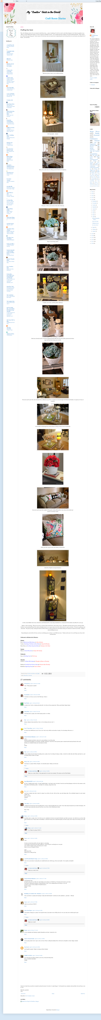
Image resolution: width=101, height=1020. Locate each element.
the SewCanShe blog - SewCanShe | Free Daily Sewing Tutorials (11, 309)
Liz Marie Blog (10, 200)
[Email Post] (42, 673)
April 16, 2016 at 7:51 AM (33, 930)
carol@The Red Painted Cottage (30, 858)
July (93, 210)
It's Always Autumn (9, 179)
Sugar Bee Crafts (10, 286)
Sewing (91, 186)
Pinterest (96, 182)
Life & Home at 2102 (10, 193)
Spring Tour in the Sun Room (10, 269)
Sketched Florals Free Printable (11, 138)
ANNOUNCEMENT (10, 239)
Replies (27, 768)
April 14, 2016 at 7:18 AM (36, 828)
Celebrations (94, 139)
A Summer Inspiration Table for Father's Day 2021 (10, 130)
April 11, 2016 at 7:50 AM (38, 728)
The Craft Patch (10, 295)
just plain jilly (9, 186)
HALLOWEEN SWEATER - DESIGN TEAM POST (10, 159)
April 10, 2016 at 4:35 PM (35, 683)
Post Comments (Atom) (30, 995)
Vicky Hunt (26, 803)
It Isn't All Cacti (95, 221)
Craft (95, 142)
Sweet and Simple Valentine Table (10, 54)
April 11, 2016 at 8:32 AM (41, 736)
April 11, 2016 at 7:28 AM (32, 720)
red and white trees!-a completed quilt (11, 89)
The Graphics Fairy (11, 301)
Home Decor (26, 675)
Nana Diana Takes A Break (10, 229)
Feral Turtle (26, 703)
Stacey (25, 816)
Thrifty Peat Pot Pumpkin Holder (10, 73)
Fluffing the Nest (95, 223)
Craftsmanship (93, 178)
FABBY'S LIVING (28, 955)
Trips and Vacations (94, 151)
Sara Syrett (26, 947)
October (94, 205)
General (97, 141)
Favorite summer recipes (10, 174)
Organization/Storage (94, 159)
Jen (25, 791)
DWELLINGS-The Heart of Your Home (10, 113)
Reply (25, 690)
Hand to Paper (10, 156)
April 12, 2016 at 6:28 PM (34, 803)
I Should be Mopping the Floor (10, 165)
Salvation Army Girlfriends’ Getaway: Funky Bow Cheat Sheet (11, 82)
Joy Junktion (27, 694)
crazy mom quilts (10, 87)
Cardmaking (92, 180)
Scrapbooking (92, 166)
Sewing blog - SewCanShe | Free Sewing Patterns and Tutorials (10, 275)
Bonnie (25, 930)
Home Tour (93, 176)
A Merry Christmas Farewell (10, 245)
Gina (25, 752)
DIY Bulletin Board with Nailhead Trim (10, 168)
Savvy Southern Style (10, 267)
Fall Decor (92, 145)
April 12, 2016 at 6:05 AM (38, 781)
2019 (92, 193)
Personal (91, 162)
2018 (92, 195)
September (94, 207)
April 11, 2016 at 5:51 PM (34, 761)
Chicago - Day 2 (10, 330)
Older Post (83, 993)
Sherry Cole (26, 761)
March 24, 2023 (10, 224)
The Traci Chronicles (9, 328)
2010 (92, 243)
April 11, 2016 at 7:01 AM (35, 711)
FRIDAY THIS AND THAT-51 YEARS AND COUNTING (10, 232)
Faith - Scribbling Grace (10, 135)
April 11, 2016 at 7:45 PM (44, 771)
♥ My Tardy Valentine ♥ (11, 219)
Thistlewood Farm (10, 333)
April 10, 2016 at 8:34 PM (35, 694)
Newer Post (23, 993)
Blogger (57, 1009)
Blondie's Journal (10, 64)
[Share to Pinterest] (51, 673)
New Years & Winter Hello (10, 262)
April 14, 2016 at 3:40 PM (47, 893)
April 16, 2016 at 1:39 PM (40, 938)
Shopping (92, 179)
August (93, 209)
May (93, 214)
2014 (92, 235)
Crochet (98, 172)
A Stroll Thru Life (10, 45)
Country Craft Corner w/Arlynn (10, 78)
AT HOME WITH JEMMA (10, 52)
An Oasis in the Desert (32, 771)
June (93, 212)
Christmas (92, 149)
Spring (98, 176)
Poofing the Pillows (10, 244)
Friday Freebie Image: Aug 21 (11, 303)
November (94, 203)
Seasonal (30, 675)
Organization (93, 144)
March (93, 227)
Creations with (10, 100)
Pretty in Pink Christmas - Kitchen (10, 195)
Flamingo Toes (10, 142)
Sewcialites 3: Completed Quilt (10, 144)
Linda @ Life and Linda (29, 938)
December (94, 201)
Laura (25, 838)
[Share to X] (48, 673)
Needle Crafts (92, 184)
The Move (93, 171)
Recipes (92, 148)
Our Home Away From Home (10, 238)
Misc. (98, 170)
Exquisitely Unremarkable (10, 120)
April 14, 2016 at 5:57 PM (32, 902)
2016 (92, 199)
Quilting (91, 183)
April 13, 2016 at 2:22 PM (32, 816)
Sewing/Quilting (93, 154)
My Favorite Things (11, 217)
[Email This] (45, 673)
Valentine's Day (95, 186)
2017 (92, 197)
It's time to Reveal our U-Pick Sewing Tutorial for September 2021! (11, 280)
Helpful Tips (92, 170)
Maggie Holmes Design (10, 209)
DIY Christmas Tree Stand (10, 152)
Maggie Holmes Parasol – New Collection (9, 212)
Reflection (96, 184)
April (93, 216)
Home (53, 993)
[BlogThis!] (46, 673)
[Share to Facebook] (49, 673)
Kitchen (96, 164)
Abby (97, 179)
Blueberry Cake (10, 60)
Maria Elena (26, 711)
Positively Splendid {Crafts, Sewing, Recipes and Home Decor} (10, 252)
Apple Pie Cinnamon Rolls (10, 182)
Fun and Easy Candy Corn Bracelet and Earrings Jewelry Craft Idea (10, 289)
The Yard (94, 155)
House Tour (96, 183)
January (94, 231)
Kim (25, 720)
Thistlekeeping (9, 335)
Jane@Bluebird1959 (28, 781)
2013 (92, 237)
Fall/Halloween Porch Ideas (11, 323)
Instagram (93, 84)
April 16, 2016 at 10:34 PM (34, 947)
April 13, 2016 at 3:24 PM (32, 838)
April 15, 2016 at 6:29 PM (44, 919)
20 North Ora (27, 683)
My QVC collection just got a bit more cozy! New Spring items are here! (10, 203)
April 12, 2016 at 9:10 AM (31, 791)
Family (97, 133)
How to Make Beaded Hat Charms (11, 297)
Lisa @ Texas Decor (28, 728)
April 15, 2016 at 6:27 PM (44, 868)
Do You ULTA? (95, 225)
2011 (92, 241)
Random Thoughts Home (10, 259)
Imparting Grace (10, 172)
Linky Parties (92, 175)
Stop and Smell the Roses (95, 219)
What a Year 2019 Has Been (10, 116)
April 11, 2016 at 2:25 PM (32, 751)
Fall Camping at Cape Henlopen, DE (11, 95)
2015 (92, 233)
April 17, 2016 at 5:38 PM (37, 955)
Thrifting (94, 160)
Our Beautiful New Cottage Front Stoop (10, 123)
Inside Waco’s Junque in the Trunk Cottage (11, 188)
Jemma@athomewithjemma (30, 736)
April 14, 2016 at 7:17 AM (41, 878)
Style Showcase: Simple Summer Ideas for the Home (11, 106)
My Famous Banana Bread (10, 47)
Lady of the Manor (28, 910)
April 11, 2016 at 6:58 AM (34, 703)
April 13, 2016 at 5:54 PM (43, 858)
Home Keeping (95, 174)
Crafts (91, 156)
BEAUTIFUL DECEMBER (9, 65)
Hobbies (98, 175)
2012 (92, 239)
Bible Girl (9, 58)
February (94, 229)
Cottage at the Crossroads (9, 70)
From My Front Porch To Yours (10, 149)
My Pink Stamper (10, 223)
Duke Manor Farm (10, 104)
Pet (98, 178)
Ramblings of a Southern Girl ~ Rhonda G (33, 893)
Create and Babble (10, 93)
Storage (95, 168)
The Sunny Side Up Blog (11, 320)
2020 (92, 191)
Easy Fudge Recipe (10, 255)
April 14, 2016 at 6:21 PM (37, 910)
